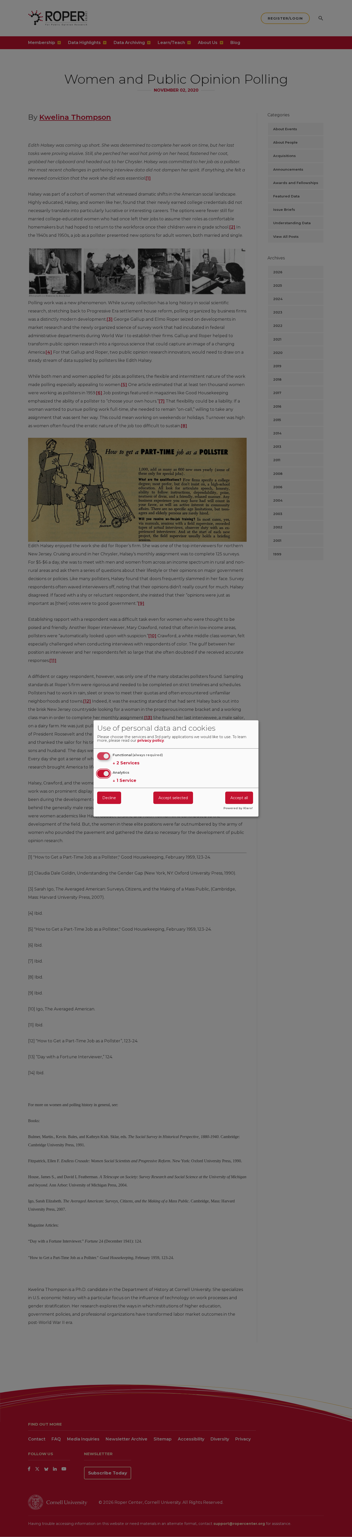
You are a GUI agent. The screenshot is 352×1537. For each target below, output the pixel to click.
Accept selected (173, 797)
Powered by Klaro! (238, 808)
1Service (124, 780)
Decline (109, 797)
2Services (126, 763)
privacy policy (150, 741)
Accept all (239, 797)
